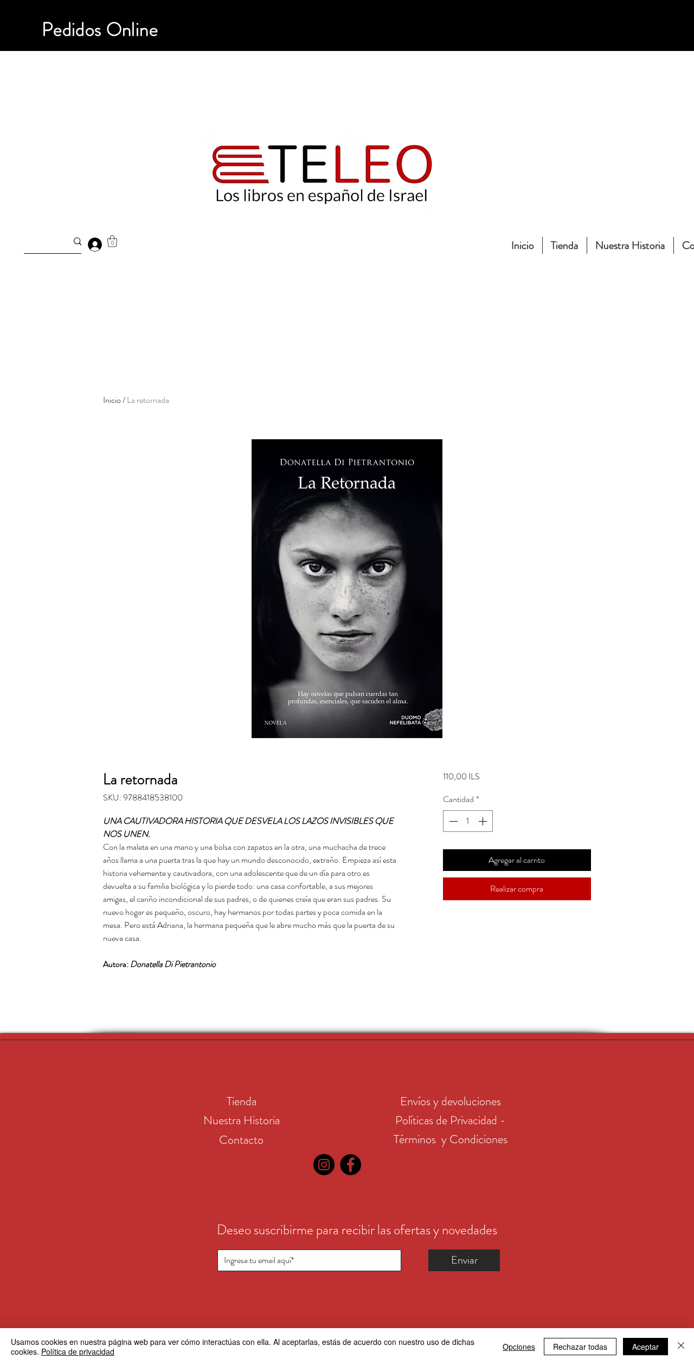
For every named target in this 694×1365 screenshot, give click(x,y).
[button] (112, 241)
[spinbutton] (468, 821)
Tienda (241, 1101)
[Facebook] (350, 1164)
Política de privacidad (77, 1351)
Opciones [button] (519, 1346)
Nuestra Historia (241, 1120)
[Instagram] (324, 1164)
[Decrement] (452, 821)
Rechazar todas (580, 1346)
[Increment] (483, 821)
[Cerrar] (680, 1346)
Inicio (112, 400)
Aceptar (645, 1346)
